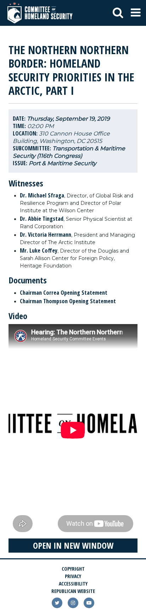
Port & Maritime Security (62, 163)
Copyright (73, 568)
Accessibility (73, 583)
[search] (118, 13)
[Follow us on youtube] (89, 603)
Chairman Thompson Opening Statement (68, 301)
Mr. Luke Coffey (38, 250)
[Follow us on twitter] (57, 603)
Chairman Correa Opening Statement (63, 292)
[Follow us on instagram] (73, 603)
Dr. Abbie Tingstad (41, 219)
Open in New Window (73, 545)
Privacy (73, 576)
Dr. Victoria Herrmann (45, 234)
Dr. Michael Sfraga (42, 195)
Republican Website (73, 591)
